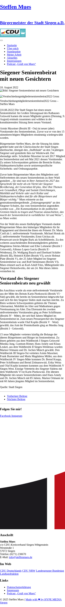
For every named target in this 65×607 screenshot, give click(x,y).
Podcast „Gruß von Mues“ (21, 64)
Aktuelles (12, 57)
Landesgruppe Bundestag (50, 570)
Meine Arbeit (14, 54)
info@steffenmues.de (20, 557)
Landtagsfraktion (9, 573)
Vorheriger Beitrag (17, 396)
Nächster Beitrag (16, 399)
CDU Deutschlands (10, 570)
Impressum (13, 590)
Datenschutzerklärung (19, 587)
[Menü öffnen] (1, 40)
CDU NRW (28, 570)
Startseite (12, 45)
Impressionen (14, 60)
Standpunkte (14, 51)
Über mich (13, 48)
